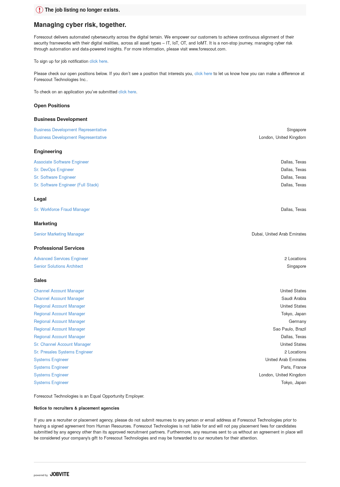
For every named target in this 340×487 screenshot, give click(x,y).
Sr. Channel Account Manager (62, 344)
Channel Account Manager (59, 290)
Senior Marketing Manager (59, 234)
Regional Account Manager (59, 306)
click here (98, 61)
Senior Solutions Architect (58, 266)
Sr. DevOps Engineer (54, 169)
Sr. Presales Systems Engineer (63, 351)
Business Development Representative (70, 129)
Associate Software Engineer (61, 161)
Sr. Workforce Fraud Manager (62, 209)
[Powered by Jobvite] (51, 474)
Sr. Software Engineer (55, 177)
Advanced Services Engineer (61, 258)
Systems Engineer (51, 359)
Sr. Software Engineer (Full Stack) (66, 184)
